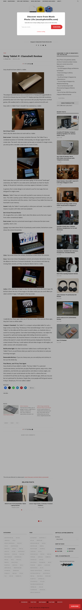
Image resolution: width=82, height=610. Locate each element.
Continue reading (41, 31)
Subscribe (56, 27)
